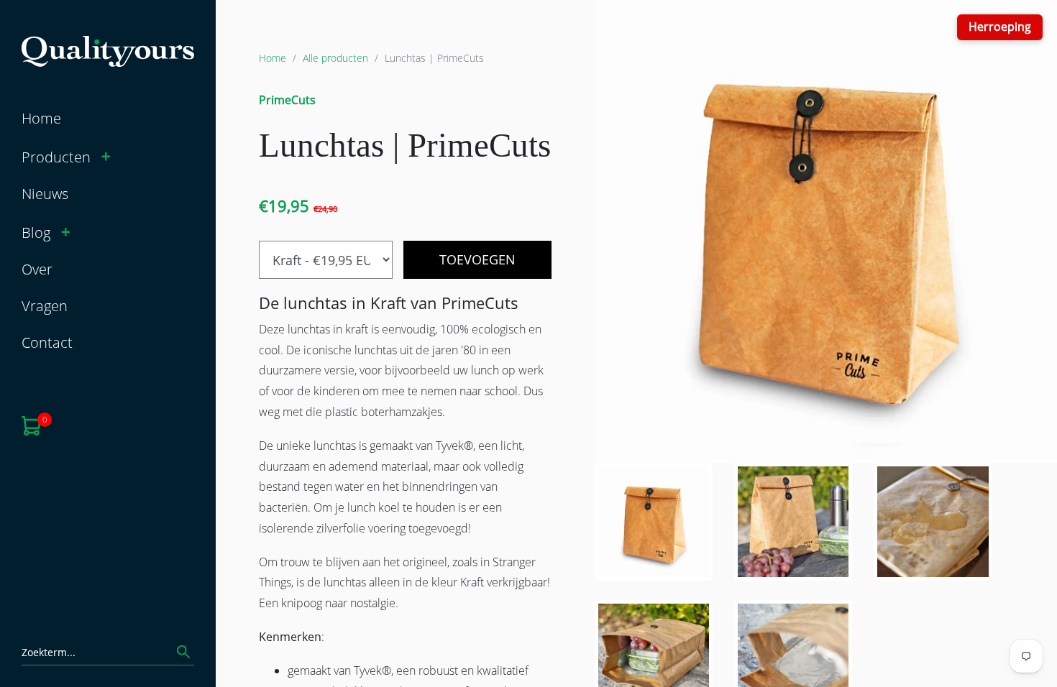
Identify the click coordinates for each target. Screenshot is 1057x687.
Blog (36, 232)
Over (37, 269)
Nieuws (45, 193)
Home (41, 118)
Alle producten (335, 58)
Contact (47, 342)
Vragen (45, 305)
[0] (31, 424)
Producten (56, 157)
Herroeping (1000, 26)
